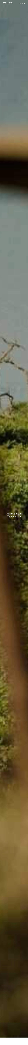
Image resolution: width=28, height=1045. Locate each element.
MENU (23, 3)
